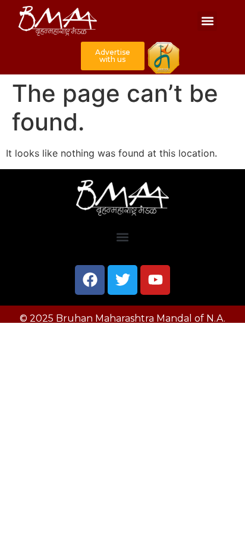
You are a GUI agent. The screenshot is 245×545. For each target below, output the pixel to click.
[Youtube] (155, 280)
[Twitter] (122, 280)
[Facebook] (90, 280)
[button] (207, 21)
